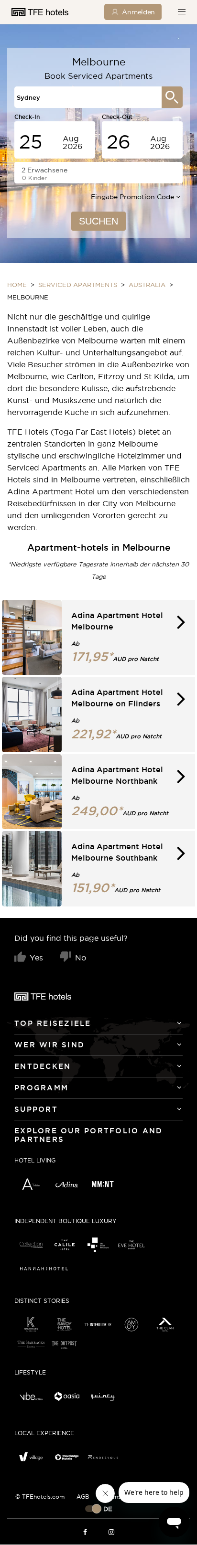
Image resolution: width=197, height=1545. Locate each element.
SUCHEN (98, 221)
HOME (17, 284)
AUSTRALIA (147, 284)
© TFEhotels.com (40, 1496)
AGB (83, 1496)
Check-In (27, 117)
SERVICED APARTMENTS (77, 284)
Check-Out (117, 117)
